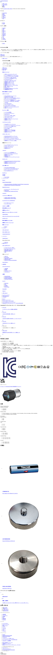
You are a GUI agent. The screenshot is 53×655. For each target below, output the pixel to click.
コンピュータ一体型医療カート (10, 152)
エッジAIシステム (8, 203)
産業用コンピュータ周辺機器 (10, 130)
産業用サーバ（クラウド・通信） (11, 140)
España (3, 23)
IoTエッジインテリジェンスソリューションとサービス (10, 216)
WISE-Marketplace (5, 296)
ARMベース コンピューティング (11, 74)
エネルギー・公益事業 (6, 640)
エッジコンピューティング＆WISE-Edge (8, 200)
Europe (3, 22)
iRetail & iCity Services (5, 187)
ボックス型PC (7, 128)
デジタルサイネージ (8, 79)
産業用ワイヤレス (8, 119)
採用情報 (4, 618)
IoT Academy (7, 257)
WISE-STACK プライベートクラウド (11, 137)
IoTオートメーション (5, 93)
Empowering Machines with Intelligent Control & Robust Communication (17, 184)
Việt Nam (4, 39)
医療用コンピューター (9, 154)
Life (5, 284)
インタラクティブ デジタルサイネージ (12, 168)
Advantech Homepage (4, 0)
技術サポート (4, 243)
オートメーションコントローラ (10, 99)
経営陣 (6, 269)
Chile (3, 16)
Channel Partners (5, 238)
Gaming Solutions (5, 214)
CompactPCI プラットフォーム (10, 124)
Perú (3, 18)
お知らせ (6, 256)
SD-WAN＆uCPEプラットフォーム (11, 136)
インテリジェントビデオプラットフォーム (12, 125)
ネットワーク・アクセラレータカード (12, 138)
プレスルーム (7, 271)
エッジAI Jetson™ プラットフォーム (11, 144)
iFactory (3, 180)
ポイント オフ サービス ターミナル (11, 169)
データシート (2, 386)
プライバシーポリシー (6, 648)
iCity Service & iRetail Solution (10, 167)
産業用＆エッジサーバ (5, 210)
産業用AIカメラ (7, 148)
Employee (4, 619)
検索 (3, 5)
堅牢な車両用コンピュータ (7, 642)
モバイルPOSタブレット (9, 170)
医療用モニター (7, 155)
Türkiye (3, 38)
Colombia (4, 17)
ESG (3, 617)
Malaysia (3, 34)
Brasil (3, 13)
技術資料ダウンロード (17, 386)
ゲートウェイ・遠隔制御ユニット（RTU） (12, 100)
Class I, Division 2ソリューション (10, 95)
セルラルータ (7, 114)
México (3, 14)
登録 (3, 3)
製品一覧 (4, 69)
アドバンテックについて (6, 266)
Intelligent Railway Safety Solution (10, 198)
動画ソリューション (5, 224)
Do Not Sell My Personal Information (8, 649)
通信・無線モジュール (9, 86)
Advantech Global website (7, 8)
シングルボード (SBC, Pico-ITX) (10, 77)
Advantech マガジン (8, 270)
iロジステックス (4, 218)
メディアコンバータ (8, 117)
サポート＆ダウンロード (6, 245)
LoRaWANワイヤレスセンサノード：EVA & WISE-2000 (12, 303)
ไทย (3, 37)
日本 (4, 6)
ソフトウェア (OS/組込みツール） (11, 78)
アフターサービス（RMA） (10, 247)
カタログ (4, 628)
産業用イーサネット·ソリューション (11, 118)
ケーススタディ (5, 623)
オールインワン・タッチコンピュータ (12, 189)
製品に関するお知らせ (9, 249)
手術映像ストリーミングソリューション (12, 156)
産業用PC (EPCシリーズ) (9, 82)
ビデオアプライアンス (9, 147)
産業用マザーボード (8, 131)
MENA (3, 43)
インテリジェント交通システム (10, 126)
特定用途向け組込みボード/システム (11, 88)
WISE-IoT (6, 242)
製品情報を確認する (8, 250)
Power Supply (7, 177)
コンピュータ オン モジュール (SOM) (11, 76)
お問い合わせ (4, 293)
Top (2, 652)
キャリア (3, 281)
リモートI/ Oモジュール (9, 104)
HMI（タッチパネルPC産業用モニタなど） (12, 98)
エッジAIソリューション (9, 202)
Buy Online (5, 607)
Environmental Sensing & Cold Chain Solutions (12, 161)
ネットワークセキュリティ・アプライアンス (13, 139)
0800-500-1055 (5, 610)
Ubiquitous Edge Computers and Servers (11, 191)
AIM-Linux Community (8, 258)
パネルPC (6, 102)
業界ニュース (4, 625)
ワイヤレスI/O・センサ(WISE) (10, 105)
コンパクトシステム (8, 127)
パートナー (4, 236)
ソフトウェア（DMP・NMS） (10, 115)
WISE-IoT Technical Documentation (11, 260)
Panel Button (2, 55)
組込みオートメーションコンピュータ (12, 106)
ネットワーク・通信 (5, 110)
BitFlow (6, 226)
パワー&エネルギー (8, 103)
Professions (6, 283)
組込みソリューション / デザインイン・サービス (9, 212)
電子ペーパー (7, 87)
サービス (4, 227)
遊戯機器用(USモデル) (9, 89)
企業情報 (4, 264)
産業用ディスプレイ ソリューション (7, 222)
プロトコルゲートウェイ (9, 116)
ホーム (3, 298)
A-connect (4, 630)
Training (6, 285)
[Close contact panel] (0, 592)
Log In (6, 3)
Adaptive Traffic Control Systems (10, 197)
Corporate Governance (8, 277)
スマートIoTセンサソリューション (8, 302)
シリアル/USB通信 (8, 112)
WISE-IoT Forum (7, 259)
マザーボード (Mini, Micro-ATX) (10, 80)
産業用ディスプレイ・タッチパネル (11, 85)
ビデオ (3, 626)
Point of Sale (7, 190)
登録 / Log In (4, 58)
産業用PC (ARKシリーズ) (9, 81)
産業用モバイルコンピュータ (10, 163)
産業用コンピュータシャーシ (10, 129)
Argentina (4, 15)
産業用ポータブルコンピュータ (10, 162)
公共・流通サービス (5, 165)
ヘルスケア (4, 150)
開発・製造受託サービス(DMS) (7, 91)
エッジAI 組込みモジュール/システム (11, 75)
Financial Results (7, 276)
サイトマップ (4, 647)
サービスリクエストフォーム (10, 248)
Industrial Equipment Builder (6, 182)
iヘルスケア (4, 193)
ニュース (4, 627)
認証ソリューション (8, 107)
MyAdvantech (4, 4)
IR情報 (3, 274)
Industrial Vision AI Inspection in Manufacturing (12, 185)
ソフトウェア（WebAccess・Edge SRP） (12, 101)
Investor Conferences (8, 278)
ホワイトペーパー (5, 624)
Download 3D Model (9, 386)
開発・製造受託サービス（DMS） (7, 220)
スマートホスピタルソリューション (11, 153)
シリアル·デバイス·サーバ (9, 113)
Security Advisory (5, 262)
